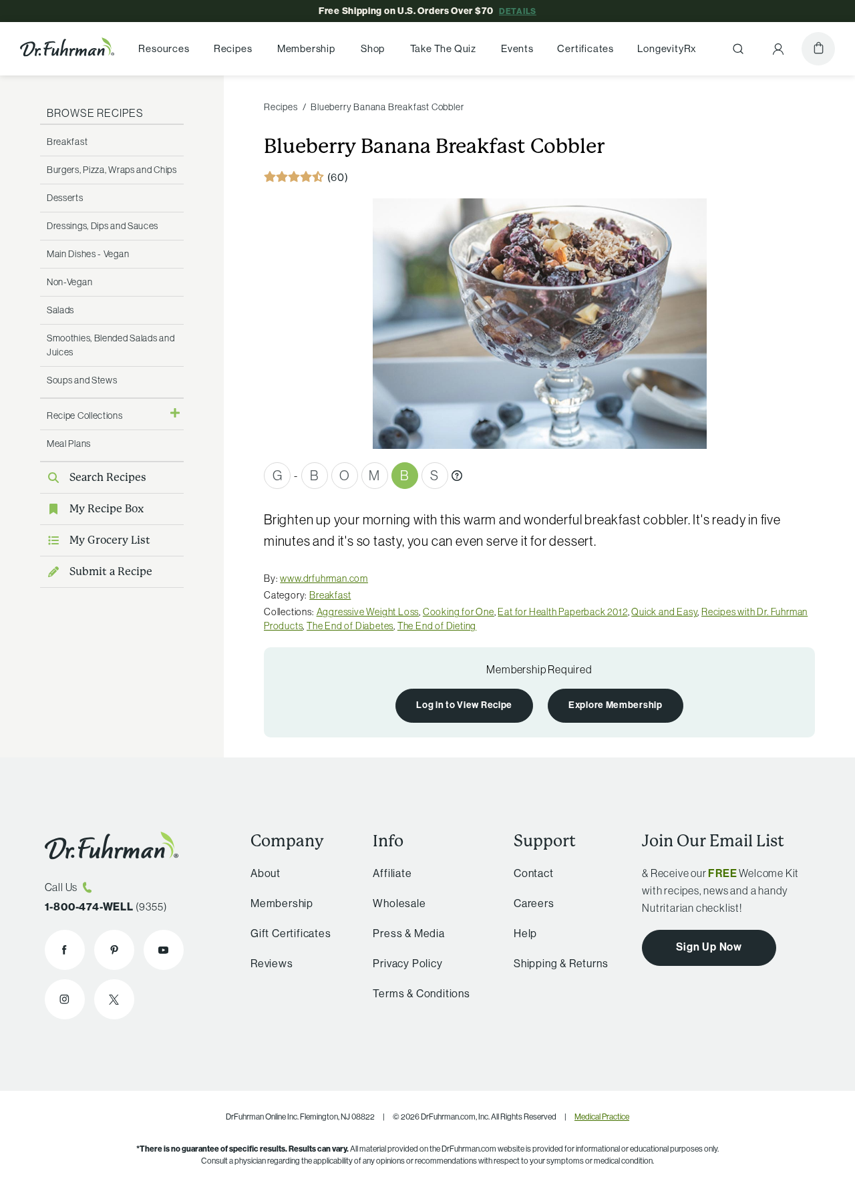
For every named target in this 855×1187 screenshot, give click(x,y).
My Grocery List (109, 540)
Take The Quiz (443, 49)
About (265, 873)
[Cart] (818, 48)
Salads (60, 310)
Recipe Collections (85, 415)
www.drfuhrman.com (324, 578)
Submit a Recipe (110, 571)
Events (517, 49)
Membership (306, 49)
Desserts (65, 198)
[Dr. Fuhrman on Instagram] (65, 999)
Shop (373, 49)
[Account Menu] (778, 48)
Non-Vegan (69, 282)
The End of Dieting (436, 626)
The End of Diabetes (350, 626)
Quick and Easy (664, 612)
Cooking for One (458, 612)
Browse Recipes (95, 113)
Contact (534, 873)
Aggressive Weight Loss (368, 612)
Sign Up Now (709, 946)
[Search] (738, 48)
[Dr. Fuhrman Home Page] (67, 49)
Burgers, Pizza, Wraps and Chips (112, 170)
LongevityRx (667, 49)
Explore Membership (615, 705)
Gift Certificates (290, 933)
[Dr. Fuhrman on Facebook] (65, 950)
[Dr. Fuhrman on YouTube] (164, 950)
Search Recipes (107, 477)
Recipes (233, 49)
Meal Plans (69, 444)
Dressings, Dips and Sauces (102, 226)
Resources (163, 49)
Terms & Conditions (421, 993)
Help (525, 933)
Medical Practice (601, 1117)
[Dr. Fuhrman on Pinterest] (114, 950)
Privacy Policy (407, 963)
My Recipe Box (106, 508)
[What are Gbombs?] (457, 475)
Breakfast (67, 142)
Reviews (271, 963)
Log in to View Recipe (464, 705)
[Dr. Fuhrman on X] (114, 999)
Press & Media (408, 933)
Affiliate (392, 873)
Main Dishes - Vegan (88, 254)
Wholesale (399, 903)
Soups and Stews (82, 380)
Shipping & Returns (561, 963)
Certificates (585, 49)
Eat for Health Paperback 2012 (562, 612)
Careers (534, 903)
